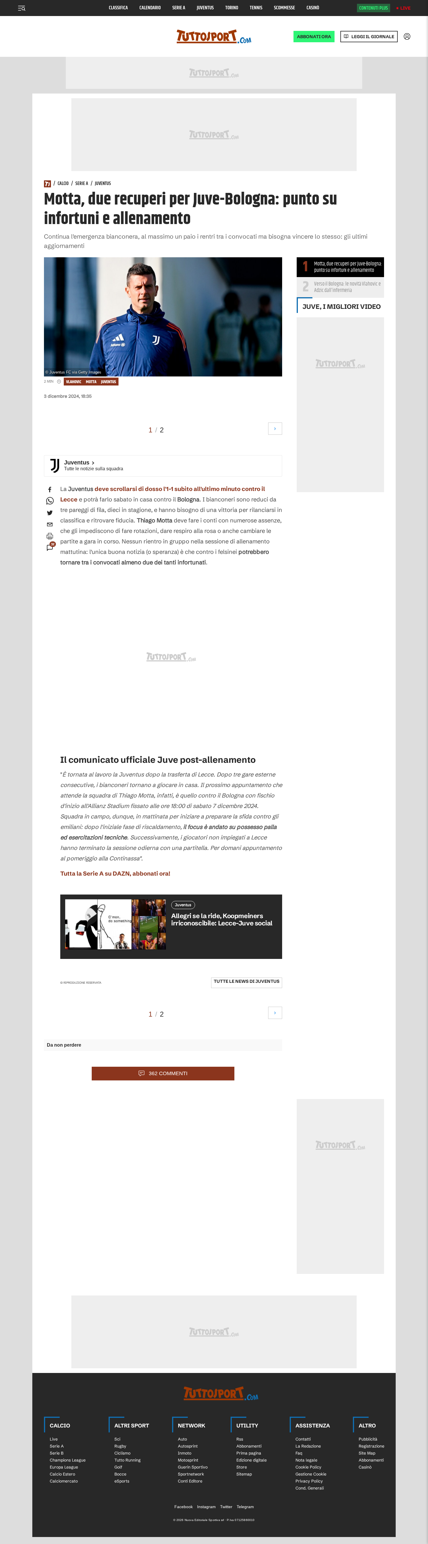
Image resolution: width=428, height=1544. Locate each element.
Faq (299, 1453)
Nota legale (306, 1460)
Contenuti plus (373, 8)
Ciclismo (122, 1453)
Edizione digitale (251, 1460)
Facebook (183, 1506)
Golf (118, 1467)
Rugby (120, 1446)
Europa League (64, 1467)
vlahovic (73, 381)
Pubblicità (368, 1439)
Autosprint (188, 1446)
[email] (50, 524)
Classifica (118, 8)
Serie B (56, 1453)
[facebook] (50, 489)
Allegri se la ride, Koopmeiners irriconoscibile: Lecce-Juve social (222, 919)
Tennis (256, 8)
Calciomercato (64, 1481)
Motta (91, 381)
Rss (239, 1439)
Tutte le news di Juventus (247, 981)
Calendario (150, 8)
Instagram (206, 1506)
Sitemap (244, 1474)
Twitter (226, 1506)
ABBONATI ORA (314, 36)
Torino (231, 8)
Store (241, 1467)
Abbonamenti (248, 1446)
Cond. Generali (310, 1488)
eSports (121, 1481)
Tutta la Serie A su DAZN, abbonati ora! (115, 873)
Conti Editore (190, 1481)
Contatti (303, 1439)
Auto (182, 1439)
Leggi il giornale (372, 36)
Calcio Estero (62, 1474)
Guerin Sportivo (193, 1467)
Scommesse (284, 8)
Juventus (205, 8)
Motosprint (188, 1460)
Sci (117, 1439)
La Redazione (308, 1446)
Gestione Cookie (311, 1474)
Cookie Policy (308, 1467)
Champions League (68, 1460)
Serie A (178, 8)
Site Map (367, 1453)
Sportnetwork (191, 1474)
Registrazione (371, 1446)
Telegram (245, 1506)
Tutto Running (127, 1460)
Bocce (120, 1474)
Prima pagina (248, 1453)
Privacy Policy (309, 1481)
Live (405, 8)
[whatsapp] (50, 501)
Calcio (63, 183)
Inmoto (184, 1453)
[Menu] (21, 8)
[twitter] (50, 513)
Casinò (313, 8)
